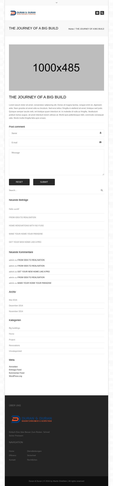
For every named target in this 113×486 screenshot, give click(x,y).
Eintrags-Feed (15, 370)
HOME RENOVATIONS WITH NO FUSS (26, 226)
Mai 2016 (13, 300)
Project (12, 339)
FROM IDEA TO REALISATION (22, 217)
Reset (19, 182)
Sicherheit (31, 455)
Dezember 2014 (16, 305)
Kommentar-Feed (16, 373)
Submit (44, 182)
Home (71, 29)
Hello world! (14, 209)
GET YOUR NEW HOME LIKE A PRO (25, 242)
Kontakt (12, 460)
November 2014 (16, 311)
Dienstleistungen (34, 451)
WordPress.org (15, 376)
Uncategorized (15, 351)
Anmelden (13, 367)
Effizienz (12, 455)
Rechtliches (32, 460)
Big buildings (14, 328)
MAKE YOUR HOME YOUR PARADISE (26, 234)
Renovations (14, 345)
